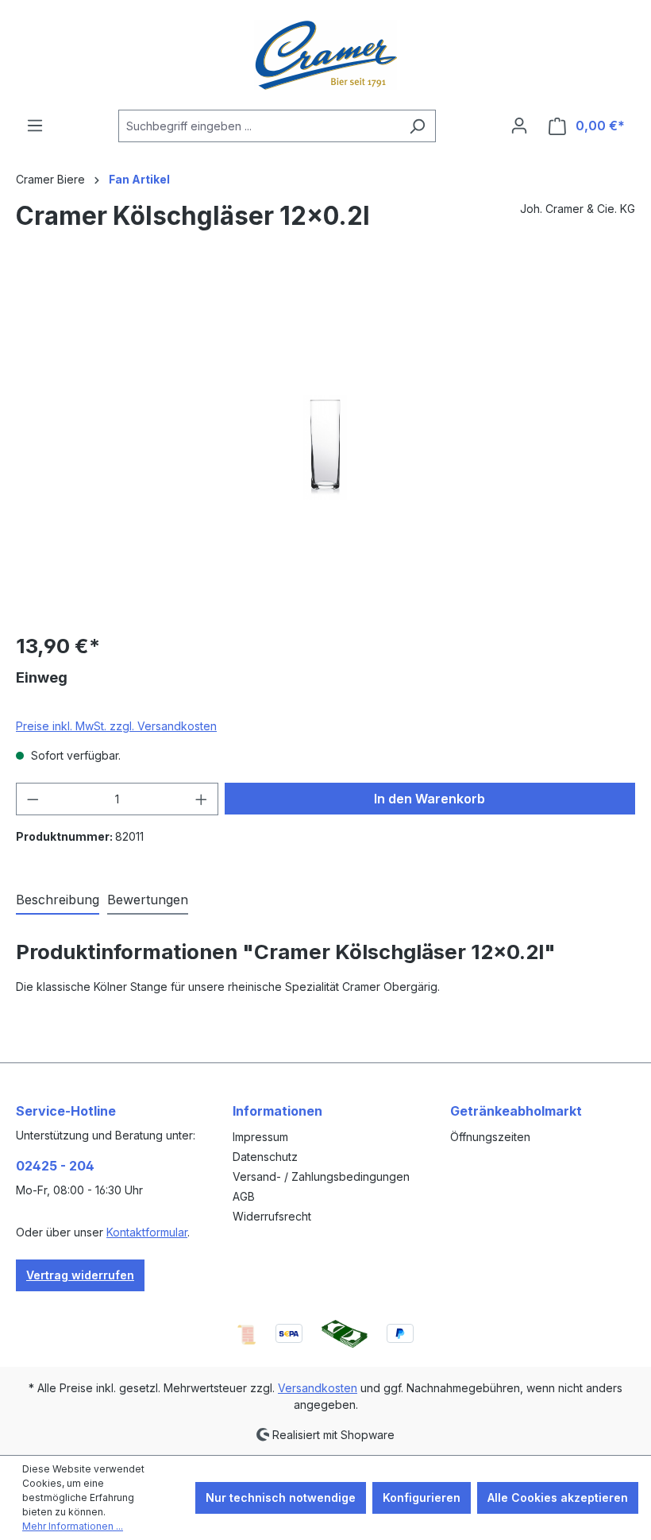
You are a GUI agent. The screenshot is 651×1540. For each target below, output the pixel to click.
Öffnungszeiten (490, 1136)
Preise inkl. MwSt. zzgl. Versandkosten (116, 726)
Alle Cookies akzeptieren (557, 1497)
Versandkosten (317, 1388)
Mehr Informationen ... (72, 1526)
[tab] (57, 900)
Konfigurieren (421, 1497)
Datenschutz (265, 1156)
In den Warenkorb (429, 799)
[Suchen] (417, 126)
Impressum (260, 1136)
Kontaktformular (146, 1232)
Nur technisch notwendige (281, 1497)
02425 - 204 (55, 1166)
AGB (244, 1196)
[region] (325, 447)
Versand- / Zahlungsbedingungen (321, 1176)
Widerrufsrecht (272, 1216)
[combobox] (258, 126)
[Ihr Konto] (519, 125)
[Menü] (35, 125)
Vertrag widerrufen (80, 1275)
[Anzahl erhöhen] (201, 799)
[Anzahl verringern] (32, 799)
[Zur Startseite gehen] (325, 55)
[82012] (324, 447)
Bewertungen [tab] (147, 899)
